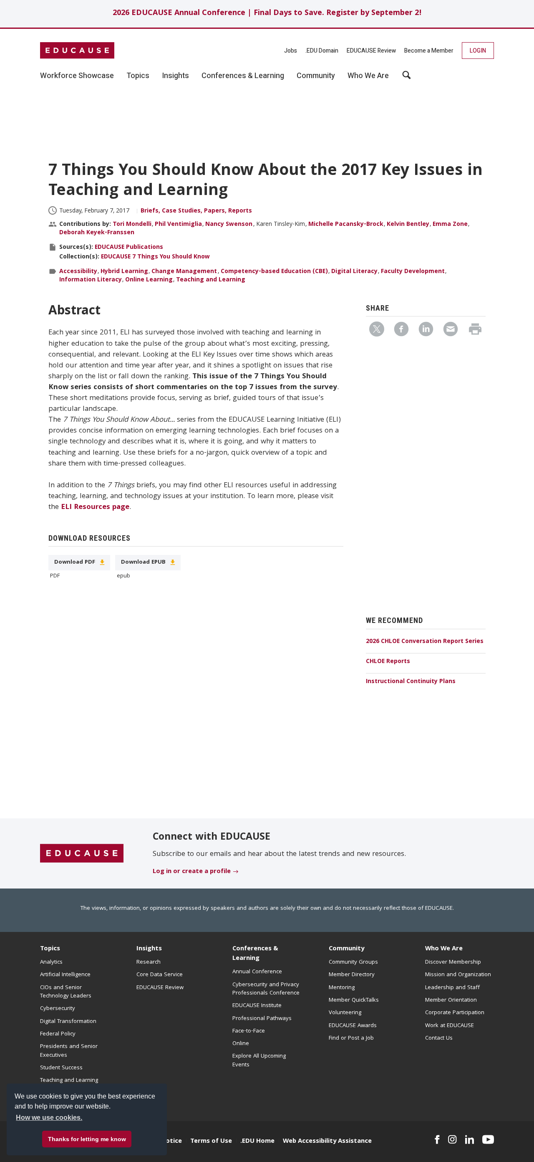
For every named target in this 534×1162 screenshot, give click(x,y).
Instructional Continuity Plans (411, 682)
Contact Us (439, 1038)
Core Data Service (159, 975)
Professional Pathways (262, 1018)
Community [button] (316, 76)
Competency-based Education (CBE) (274, 272)
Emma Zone (450, 225)
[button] (407, 1142)
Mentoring (342, 987)
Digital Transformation (68, 1021)
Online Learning (149, 280)
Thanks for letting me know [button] (87, 1139)
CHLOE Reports (388, 662)
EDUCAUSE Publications (129, 248)
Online (240, 1043)
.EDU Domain (321, 50)
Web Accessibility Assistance (327, 1141)
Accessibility (78, 272)
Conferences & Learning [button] (243, 76)
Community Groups (353, 962)
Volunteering (345, 1013)
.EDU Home (257, 1141)
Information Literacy (90, 280)
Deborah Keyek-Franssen (96, 233)
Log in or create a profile (192, 871)
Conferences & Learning (255, 954)
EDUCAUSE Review (371, 50)
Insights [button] (175, 76)
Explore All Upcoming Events (259, 1060)
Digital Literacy (354, 272)
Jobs (290, 50)
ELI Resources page (95, 507)
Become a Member (428, 50)
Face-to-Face (248, 1031)
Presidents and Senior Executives (69, 1051)
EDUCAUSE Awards (353, 1025)
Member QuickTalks (354, 1000)
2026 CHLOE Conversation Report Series (425, 642)
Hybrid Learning (124, 272)
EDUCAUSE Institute (257, 1005)
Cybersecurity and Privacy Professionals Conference (266, 989)
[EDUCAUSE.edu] (77, 50)
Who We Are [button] (368, 76)
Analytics (51, 962)
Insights (149, 949)
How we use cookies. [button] (49, 1117)
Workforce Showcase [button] (77, 76)
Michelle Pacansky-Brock (345, 225)
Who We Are (444, 949)
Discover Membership (453, 962)
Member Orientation (451, 1000)
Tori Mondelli (132, 225)
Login (478, 50)
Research (148, 962)
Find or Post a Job (351, 1038)
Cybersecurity (57, 1008)
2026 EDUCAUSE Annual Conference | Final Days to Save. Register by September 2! (267, 13)
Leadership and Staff (452, 987)
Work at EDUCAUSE (449, 1025)
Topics (50, 949)
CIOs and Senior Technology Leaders (65, 992)
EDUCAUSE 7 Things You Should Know (155, 257)
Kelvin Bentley (408, 225)
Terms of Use (211, 1141)
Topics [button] (137, 76)
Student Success (61, 1068)
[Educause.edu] (81, 853)
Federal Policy (58, 1034)
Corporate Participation (454, 1013)
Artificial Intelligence (65, 975)
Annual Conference (257, 972)
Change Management (184, 272)
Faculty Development (413, 272)
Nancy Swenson (228, 225)
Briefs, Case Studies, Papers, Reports (196, 211)
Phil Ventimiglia (178, 225)
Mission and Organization (458, 975)
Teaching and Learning (210, 280)
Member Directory (352, 975)
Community (346, 949)
